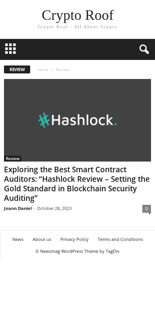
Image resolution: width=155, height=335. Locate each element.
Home (42, 69)
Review (12, 158)
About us (42, 239)
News (17, 239)
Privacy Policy (74, 239)
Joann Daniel (18, 208)
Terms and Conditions (120, 239)
